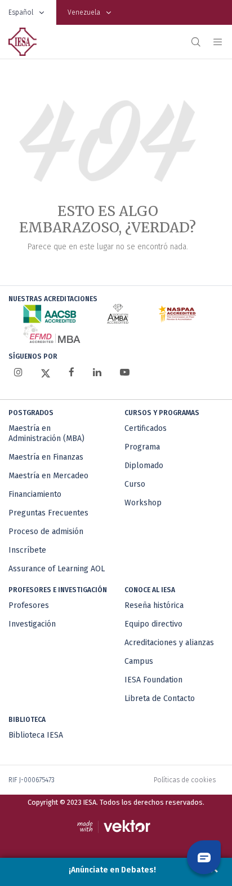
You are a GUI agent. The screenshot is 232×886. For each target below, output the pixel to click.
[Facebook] (71, 373)
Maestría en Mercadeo (48, 476)
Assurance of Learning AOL (56, 569)
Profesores (28, 605)
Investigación (32, 624)
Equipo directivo (153, 624)
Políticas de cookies (185, 780)
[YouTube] (124, 373)
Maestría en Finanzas (45, 457)
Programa (142, 447)
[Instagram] (18, 373)
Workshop (143, 503)
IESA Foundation (153, 680)
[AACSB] (49, 314)
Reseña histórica (154, 605)
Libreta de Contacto (159, 698)
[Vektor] (116, 826)
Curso (134, 484)
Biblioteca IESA (35, 735)
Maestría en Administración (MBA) (46, 433)
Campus (138, 661)
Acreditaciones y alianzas (169, 642)
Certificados (145, 428)
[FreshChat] (204, 857)
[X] (45, 373)
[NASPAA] (177, 314)
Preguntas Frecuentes (48, 513)
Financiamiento (34, 494)
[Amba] (118, 314)
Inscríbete (27, 550)
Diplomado (143, 465)
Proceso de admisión (45, 531)
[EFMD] (51, 333)
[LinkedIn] (97, 373)
